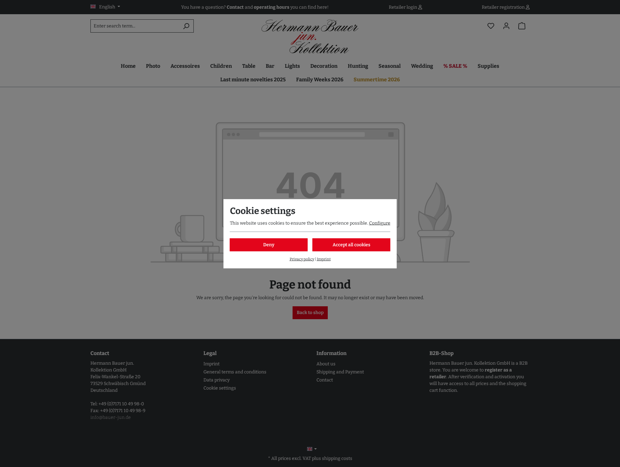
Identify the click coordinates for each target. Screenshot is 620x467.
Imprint (324, 259)
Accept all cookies (351, 244)
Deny (268, 244)
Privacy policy (302, 259)
